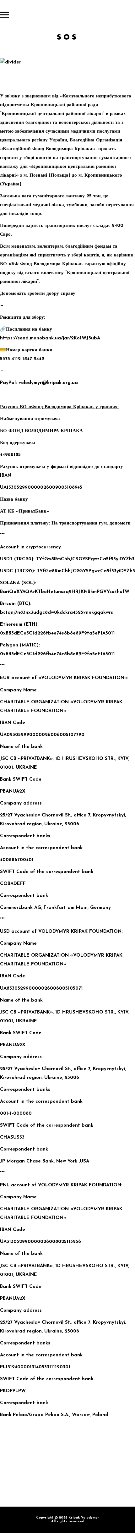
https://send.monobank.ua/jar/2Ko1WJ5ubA (50, 338)
